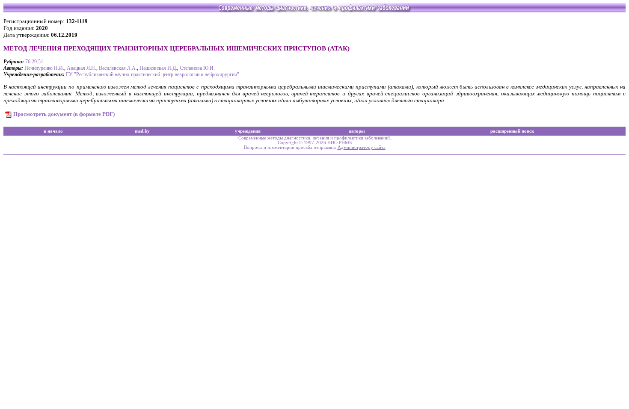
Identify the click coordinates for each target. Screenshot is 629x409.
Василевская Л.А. (118, 68)
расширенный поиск (512, 131)
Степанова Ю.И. (197, 68)
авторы (357, 131)
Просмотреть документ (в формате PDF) (64, 114)
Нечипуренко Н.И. (44, 68)
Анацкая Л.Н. (81, 68)
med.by (142, 131)
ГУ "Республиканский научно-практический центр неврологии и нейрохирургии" (152, 74)
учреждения (248, 131)
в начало (53, 131)
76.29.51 (34, 62)
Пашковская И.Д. (158, 68)
